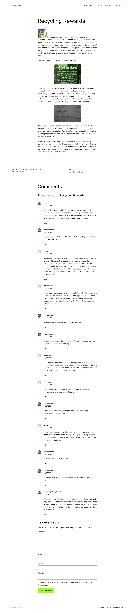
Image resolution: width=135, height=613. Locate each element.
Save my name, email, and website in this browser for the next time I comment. (66, 583)
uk (83, 172)
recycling (78, 172)
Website (41, 573)
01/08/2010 (47, 494)
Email (40, 564)
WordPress (118, 607)
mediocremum (49, 230)
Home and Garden (34, 169)
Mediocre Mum (18, 6)
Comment (42, 532)
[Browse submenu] (122, 5)
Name (41, 554)
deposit (71, 172)
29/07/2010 (48, 205)
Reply (45, 223)
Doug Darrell (48, 355)
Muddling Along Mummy (53, 492)
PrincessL (47, 382)
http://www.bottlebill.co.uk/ (54, 413)
